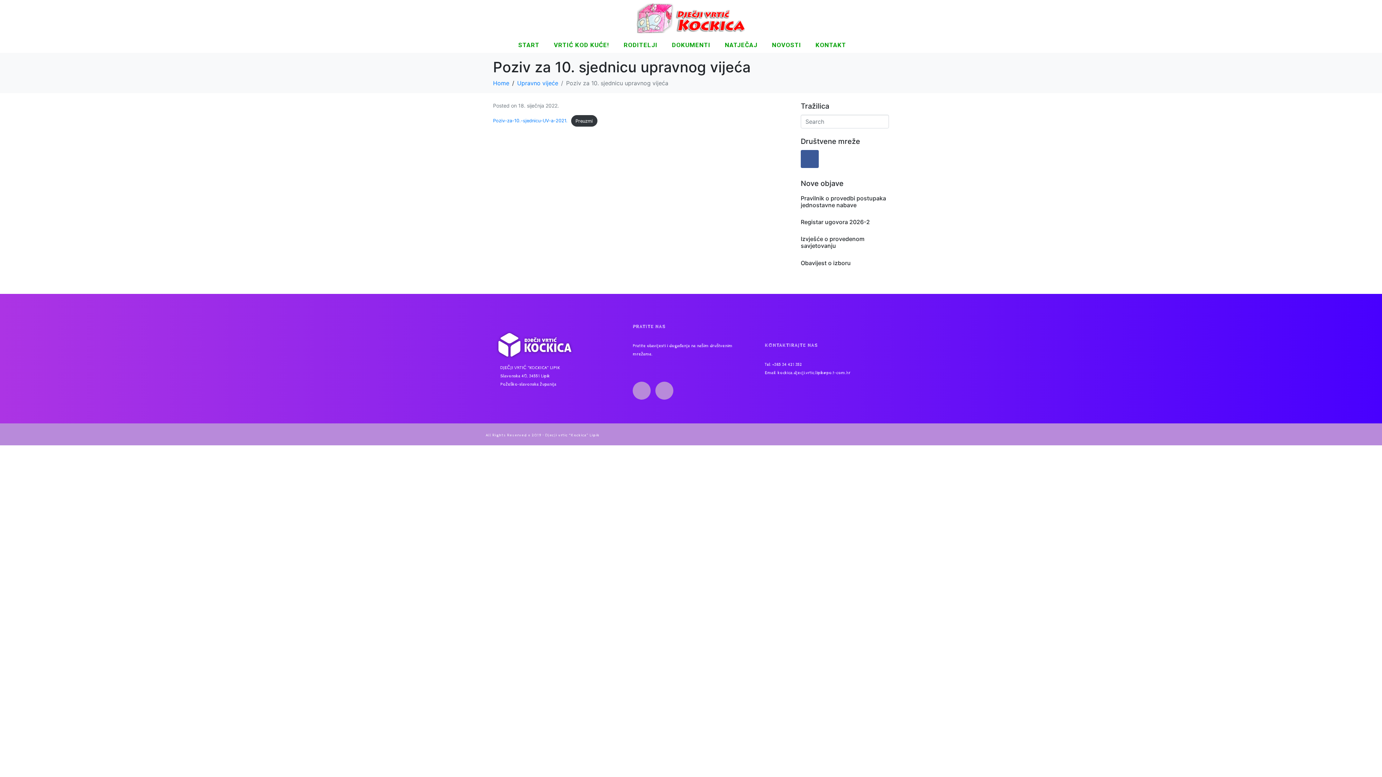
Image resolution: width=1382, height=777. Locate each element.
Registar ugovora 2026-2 (835, 222)
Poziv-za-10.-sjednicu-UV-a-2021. (530, 121)
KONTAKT (831, 45)
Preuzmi (584, 121)
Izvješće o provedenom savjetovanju (832, 242)
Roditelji (641, 45)
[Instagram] (664, 391)
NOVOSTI (786, 45)
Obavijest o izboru (826, 263)
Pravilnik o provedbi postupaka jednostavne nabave (843, 202)
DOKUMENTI (691, 45)
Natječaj (741, 45)
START (528, 45)
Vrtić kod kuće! (581, 45)
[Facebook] (810, 159)
